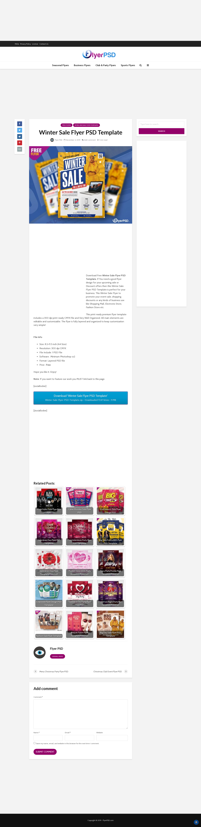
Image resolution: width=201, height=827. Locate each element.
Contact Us (43, 44)
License (35, 44)
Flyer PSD (58, 140)
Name (37, 732)
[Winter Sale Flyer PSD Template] (80, 184)
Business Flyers (82, 65)
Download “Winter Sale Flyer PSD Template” (80, 397)
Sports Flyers (128, 65)
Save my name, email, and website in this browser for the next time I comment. (67, 743)
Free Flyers (66, 125)
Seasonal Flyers (60, 65)
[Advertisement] (100, 19)
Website (99, 732)
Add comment (90, 140)
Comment (38, 697)
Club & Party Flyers (105, 65)
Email (68, 732)
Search (161, 131)
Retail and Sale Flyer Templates (86, 125)
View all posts (57, 656)
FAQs (17, 44)
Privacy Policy (25, 44)
